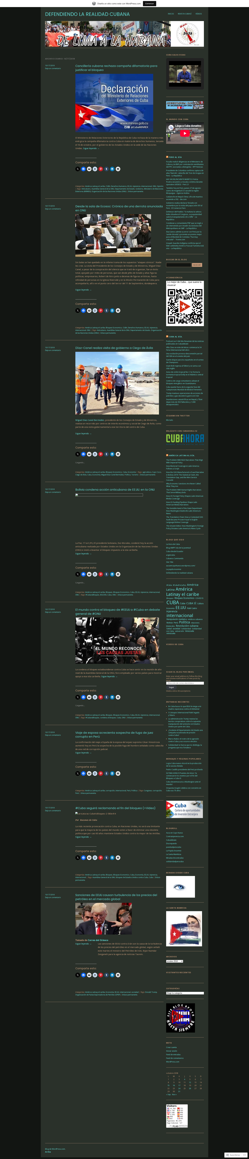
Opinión (160, 186)
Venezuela (189, 631)
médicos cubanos (195, 619)
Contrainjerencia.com (175, 836)
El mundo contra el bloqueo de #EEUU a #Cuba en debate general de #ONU (117, 612)
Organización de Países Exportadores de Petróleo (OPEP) (97, 995)
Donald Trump (151, 992)
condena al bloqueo (108, 718)
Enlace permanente (135, 191)
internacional (146, 186)
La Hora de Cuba (173, 544)
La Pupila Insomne (173, 851)
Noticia (169, 623)
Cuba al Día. (176, 337)
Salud (169, 628)
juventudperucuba (173, 847)
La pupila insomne (173, 569)
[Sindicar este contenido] (167, 157)
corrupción (110, 791)
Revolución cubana (187, 625)
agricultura (147, 472)
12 (190, 1082)
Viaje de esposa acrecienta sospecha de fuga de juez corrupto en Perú (114, 735)
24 (179, 1088)
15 (168, 1085)
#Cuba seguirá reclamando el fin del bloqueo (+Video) (115, 808)
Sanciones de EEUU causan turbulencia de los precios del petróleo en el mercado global (116, 897)
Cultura (200, 603)
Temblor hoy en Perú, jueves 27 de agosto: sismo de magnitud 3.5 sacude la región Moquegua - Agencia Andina (183, 190)
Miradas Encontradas (175, 858)
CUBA (108, 186)
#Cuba (169, 585)
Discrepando (171, 843)
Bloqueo (109, 592)
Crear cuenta (171, 1047)
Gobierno (139, 189)
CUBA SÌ (191, 603)
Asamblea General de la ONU (103, 189)
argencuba (170, 555)
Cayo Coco (156, 472)
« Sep (168, 1094)
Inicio (171, 14)
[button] (178, 79)
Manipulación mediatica (176, 619)
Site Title (169, 562)
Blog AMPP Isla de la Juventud (178, 548)
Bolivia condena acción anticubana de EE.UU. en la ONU (115, 490)
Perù (129, 791)
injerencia (136, 186)
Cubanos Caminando (174, 558)
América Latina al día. (182, 455)
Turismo (134, 475)
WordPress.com (172, 1062)
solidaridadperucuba (175, 861)
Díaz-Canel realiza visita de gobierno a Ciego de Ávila (114, 348)
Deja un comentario (53, 68)
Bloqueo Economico (114, 328)
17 (179, 1085)
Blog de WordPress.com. (55, 1149)
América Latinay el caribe (95, 186)
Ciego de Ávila (80, 475)
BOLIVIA (103, 595)
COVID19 (199, 598)
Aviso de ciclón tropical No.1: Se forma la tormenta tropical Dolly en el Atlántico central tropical (184, 374)
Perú (77, 793)
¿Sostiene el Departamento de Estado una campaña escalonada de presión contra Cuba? (185, 732)
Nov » (174, 1094)
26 (190, 1088)
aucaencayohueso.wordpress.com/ (180, 566)
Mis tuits (169, 420)
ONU (154, 186)
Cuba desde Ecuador (174, 551)
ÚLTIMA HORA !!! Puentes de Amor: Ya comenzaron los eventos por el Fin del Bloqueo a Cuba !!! (181, 775)
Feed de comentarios (175, 1058)
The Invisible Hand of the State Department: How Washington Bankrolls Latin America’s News (184, 511)
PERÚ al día (175, 157)
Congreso (148, 791)
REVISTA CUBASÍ (185, 14)
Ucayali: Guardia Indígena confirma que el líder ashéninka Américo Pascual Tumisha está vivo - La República (185, 245)
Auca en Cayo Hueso (174, 833)
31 (179, 1091)
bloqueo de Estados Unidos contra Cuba (132, 877)
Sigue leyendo (91, 148)
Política (128, 475)
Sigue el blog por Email (180, 672)
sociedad (135, 992)
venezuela (170, 633)
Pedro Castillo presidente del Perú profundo (184, 769)
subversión (179, 631)
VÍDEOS (199, 14)
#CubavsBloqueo (92, 595)
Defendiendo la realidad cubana (87, 14)
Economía (132, 472)
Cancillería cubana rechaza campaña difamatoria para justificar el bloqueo (116, 68)
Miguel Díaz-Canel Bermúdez (89, 420)
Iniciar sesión (171, 1051)
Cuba (125, 472)
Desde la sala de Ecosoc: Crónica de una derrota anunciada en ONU (119, 208)
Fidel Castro (192, 608)
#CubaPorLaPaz (179, 585)
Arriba (48, 1152)
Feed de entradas (173, 1054)
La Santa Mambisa (173, 854)
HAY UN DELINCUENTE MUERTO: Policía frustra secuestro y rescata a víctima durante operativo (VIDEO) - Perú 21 (184, 182)
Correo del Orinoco (98, 940)
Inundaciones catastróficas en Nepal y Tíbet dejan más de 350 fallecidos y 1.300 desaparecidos (184, 402)
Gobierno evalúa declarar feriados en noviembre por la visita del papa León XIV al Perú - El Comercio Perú (184, 205)
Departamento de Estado (125, 189)
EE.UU (129, 186)
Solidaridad (186, 629)
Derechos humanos (119, 186)
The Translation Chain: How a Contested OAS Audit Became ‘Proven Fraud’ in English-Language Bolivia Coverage (184, 519)
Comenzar (149, 3)
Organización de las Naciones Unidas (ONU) (109, 191)
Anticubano (86, 189)
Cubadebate (171, 840)
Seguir (171, 687)
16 (174, 1085)
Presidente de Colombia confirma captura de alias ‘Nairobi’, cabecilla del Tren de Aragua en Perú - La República (185, 173)
